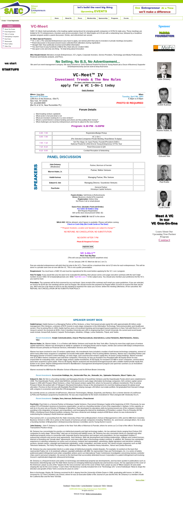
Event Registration (10, 31)
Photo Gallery (9, 44)
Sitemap (109, 485)
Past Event (8, 39)
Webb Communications (94, 494)
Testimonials (8, 41)
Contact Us (97, 485)
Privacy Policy (75, 485)
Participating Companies (12, 36)
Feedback (66, 485)
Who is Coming (9, 34)
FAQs (104, 485)
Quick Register (88, 90)
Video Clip (8, 46)
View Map (40, 94)
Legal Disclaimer (86, 485)
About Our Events (10, 29)
